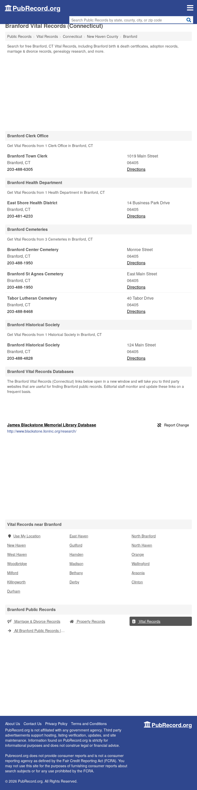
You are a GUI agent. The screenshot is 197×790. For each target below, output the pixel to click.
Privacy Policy (56, 723)
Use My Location (27, 535)
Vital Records (149, 621)
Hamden (76, 554)
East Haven (79, 535)
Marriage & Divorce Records (36, 621)
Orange (138, 554)
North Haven (142, 545)
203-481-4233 (20, 216)
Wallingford (141, 563)
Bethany (76, 572)
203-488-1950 (20, 263)
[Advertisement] (98, 92)
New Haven (16, 545)
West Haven (17, 554)
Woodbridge (17, 563)
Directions (136, 169)
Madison (76, 563)
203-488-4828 (20, 358)
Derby (74, 581)
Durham (13, 591)
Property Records (90, 621)
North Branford (144, 535)
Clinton (137, 581)
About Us (12, 723)
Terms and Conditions (89, 723)
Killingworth (16, 581)
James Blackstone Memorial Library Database (51, 425)
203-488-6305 (20, 169)
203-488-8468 (20, 311)
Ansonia (138, 572)
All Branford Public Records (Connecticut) (40, 630)
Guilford (76, 545)
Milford (12, 572)
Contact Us (33, 723)
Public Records (19, 36)
